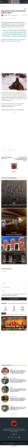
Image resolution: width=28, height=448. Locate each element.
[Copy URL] (14, 18)
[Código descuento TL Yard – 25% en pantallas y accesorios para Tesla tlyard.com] (5, 408)
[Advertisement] (14, 58)
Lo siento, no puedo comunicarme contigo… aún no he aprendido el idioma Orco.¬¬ (21, 159)
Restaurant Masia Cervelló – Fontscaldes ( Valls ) (14, 262)
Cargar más (13, 413)
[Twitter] (2, 18)
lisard (6, 15)
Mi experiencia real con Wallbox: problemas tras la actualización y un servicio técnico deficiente (18, 399)
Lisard (5, 6)
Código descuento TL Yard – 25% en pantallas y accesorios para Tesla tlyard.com (18, 408)
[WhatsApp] (5, 18)
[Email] (11, 18)
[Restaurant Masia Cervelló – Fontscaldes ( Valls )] (14, 250)
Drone (13, 203)
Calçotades (14, 232)
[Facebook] (8, 18)
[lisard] (2, 15)
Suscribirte (22, 306)
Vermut (16, 442)
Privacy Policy (14, 445)
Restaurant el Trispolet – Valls (14, 234)
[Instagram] (12, 437)
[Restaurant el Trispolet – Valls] (14, 222)
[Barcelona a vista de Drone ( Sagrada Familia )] (14, 194)
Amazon (11, 387)
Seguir (5, 306)
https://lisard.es (14, 172)
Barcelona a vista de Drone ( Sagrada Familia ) (14, 205)
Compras (11, 405)
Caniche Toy (16, 443)
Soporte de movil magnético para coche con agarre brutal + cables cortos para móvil (18, 390)
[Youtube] (19, 437)
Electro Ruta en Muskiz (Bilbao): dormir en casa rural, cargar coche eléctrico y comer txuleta (18, 381)
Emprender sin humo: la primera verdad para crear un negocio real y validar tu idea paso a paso (18, 372)
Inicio (2, 6)
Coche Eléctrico (13, 378)
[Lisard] (14, 2)
